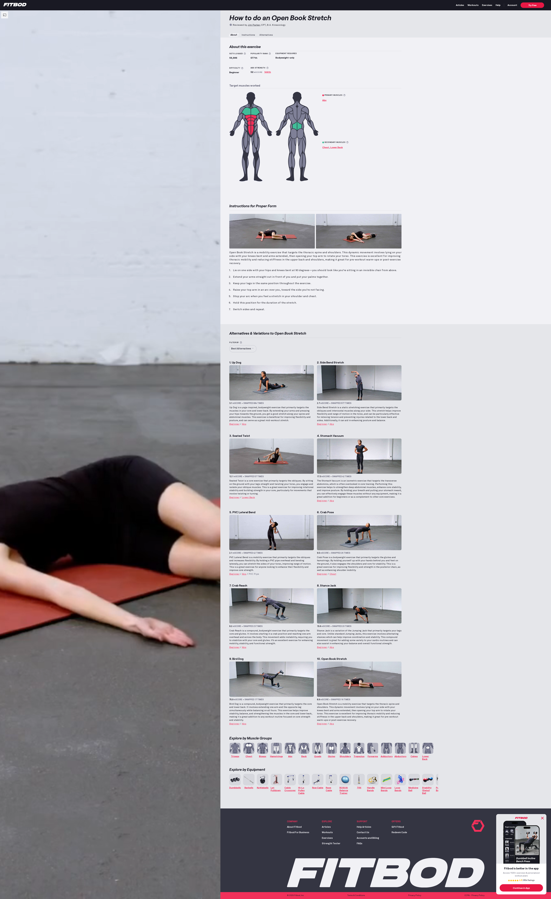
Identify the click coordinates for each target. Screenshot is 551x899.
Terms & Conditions (356, 895)
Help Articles (364, 827)
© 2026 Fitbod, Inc (295, 895)
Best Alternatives (241, 349)
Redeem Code (399, 832)
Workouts (473, 5)
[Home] (14, 5)
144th (267, 72)
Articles (460, 5)
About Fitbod (294, 827)
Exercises (487, 5)
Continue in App (521, 887)
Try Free (532, 5)
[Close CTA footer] (542, 818)
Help (498, 5)
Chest (325, 147)
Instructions (248, 35)
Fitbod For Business (298, 832)
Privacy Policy (414, 895)
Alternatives (266, 35)
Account (512, 5)
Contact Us (363, 832)
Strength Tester (331, 843)
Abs (324, 100)
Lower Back (336, 147)
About (233, 35)
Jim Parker (254, 25)
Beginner (234, 424)
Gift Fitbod (398, 827)
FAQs (359, 843)
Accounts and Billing (368, 838)
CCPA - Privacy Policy (474, 895)
